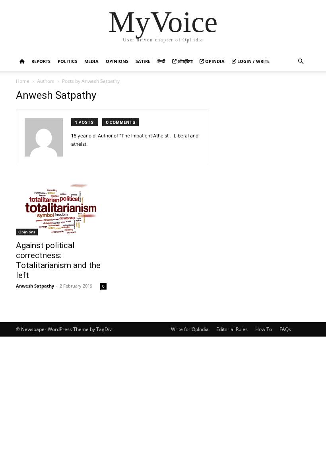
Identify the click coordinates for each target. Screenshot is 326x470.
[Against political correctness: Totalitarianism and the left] (61, 209)
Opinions (117, 61)
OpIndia (214, 61)
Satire (143, 61)
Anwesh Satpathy (35, 286)
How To (263, 329)
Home (22, 81)
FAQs (285, 329)
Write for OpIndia (190, 329)
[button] (300, 61)
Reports (40, 61)
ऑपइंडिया (184, 61)
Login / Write (253, 61)
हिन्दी (161, 61)
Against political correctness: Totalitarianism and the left (58, 260)
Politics (67, 61)
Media (91, 61)
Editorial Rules (232, 329)
